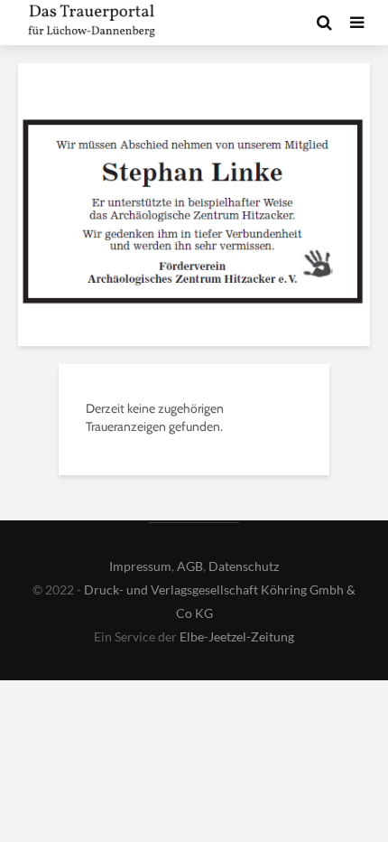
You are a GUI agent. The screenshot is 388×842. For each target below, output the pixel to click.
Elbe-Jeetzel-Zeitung (237, 636)
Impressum (140, 566)
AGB (190, 566)
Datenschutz (243, 566)
